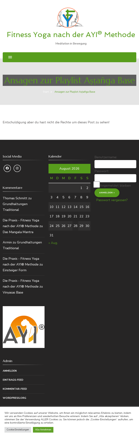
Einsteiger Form (14, 270)
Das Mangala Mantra (18, 232)
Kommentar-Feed (15, 389)
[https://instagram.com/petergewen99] (17, 168)
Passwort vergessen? (112, 200)
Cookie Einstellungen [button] (18, 429)
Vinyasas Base (13, 292)
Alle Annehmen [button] (43, 429)
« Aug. (53, 243)
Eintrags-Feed (13, 380)
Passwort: (101, 171)
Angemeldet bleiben (115, 185)
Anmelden (10, 371)
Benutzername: (105, 157)
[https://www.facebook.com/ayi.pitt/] (7, 168)
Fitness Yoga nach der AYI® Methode (71, 34)
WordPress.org (14, 398)
